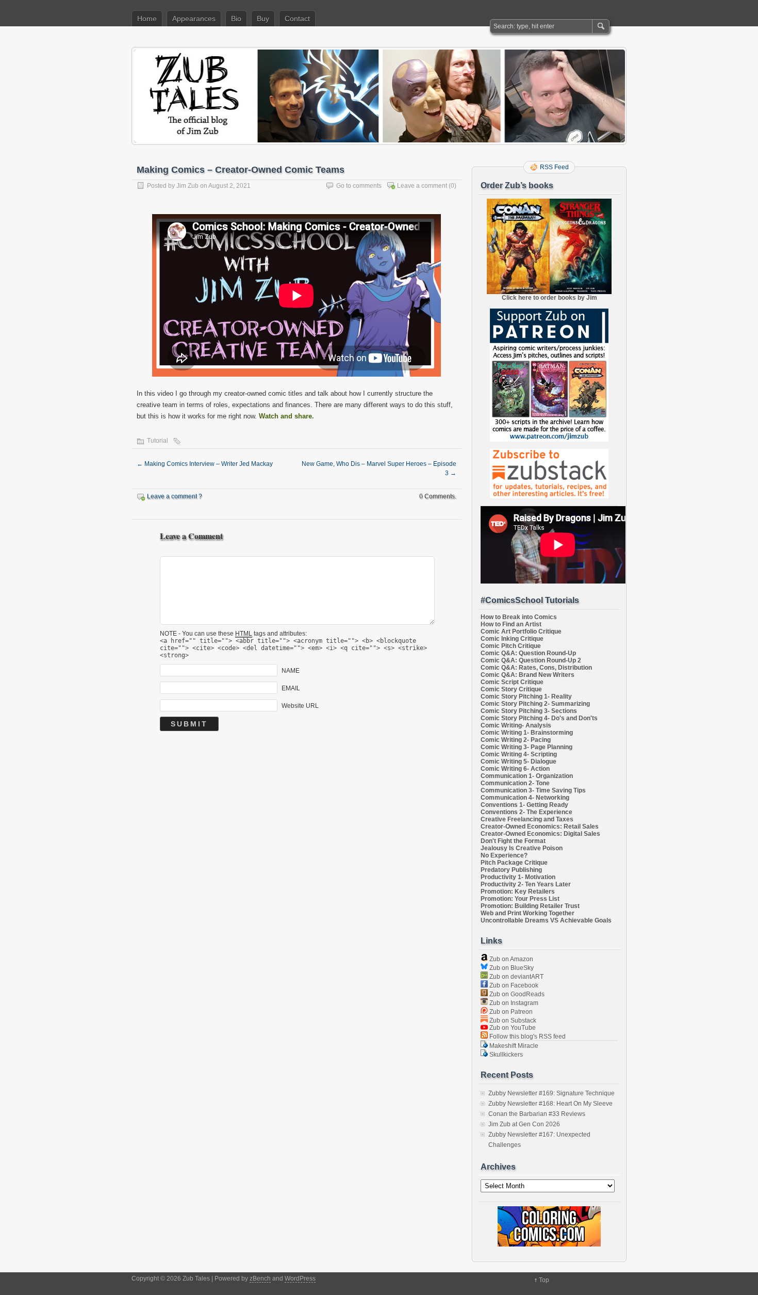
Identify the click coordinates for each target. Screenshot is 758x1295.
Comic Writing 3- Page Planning (526, 747)
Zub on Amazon (510, 959)
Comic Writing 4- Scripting (519, 754)
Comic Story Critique (511, 689)
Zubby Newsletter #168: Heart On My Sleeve (550, 1103)
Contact (297, 18)
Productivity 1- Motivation (518, 877)
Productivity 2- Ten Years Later (526, 884)
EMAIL (291, 688)
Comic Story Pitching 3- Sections (529, 711)
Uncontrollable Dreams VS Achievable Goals (546, 920)
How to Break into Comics (519, 617)
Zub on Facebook (513, 985)
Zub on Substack (512, 1020)
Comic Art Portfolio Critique (521, 631)
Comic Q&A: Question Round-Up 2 (531, 660)
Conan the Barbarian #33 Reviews (536, 1114)
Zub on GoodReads (516, 994)
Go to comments (359, 185)
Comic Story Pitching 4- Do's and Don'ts (539, 718)
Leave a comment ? (174, 496)
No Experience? (504, 855)
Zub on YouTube (512, 1027)
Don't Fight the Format (513, 841)
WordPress (300, 1278)
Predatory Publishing (511, 869)
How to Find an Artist (511, 624)
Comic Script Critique (512, 682)
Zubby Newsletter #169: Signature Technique (551, 1093)
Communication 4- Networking (525, 797)
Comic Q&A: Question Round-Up (528, 653)
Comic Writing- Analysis (516, 725)
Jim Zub (187, 185)
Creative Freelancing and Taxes (527, 819)
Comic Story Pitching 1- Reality (526, 696)
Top (544, 1280)
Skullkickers (505, 1054)
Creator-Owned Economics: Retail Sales (540, 826)
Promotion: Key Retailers (518, 891)
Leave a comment (422, 185)
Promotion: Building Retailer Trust (530, 906)
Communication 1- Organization (527, 776)
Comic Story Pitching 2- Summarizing (535, 703)
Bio (236, 18)
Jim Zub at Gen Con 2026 (524, 1124)
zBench (260, 1278)
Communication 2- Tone (515, 783)
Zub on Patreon (510, 1011)
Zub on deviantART (515, 976)
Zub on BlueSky (511, 968)
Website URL (300, 705)
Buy (263, 18)
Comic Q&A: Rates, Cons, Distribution (536, 667)
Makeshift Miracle (513, 1045)
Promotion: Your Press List (520, 898)
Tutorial (157, 440)
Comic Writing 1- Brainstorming (527, 732)
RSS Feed (554, 167)
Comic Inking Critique (512, 638)
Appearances (194, 18)
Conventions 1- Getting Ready (524, 804)
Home (147, 18)
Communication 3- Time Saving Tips (533, 790)
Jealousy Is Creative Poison (522, 848)
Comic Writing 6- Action (515, 768)
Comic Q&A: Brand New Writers (527, 674)
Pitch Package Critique (514, 862)
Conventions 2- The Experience (526, 812)
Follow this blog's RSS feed (527, 1036)
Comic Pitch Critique (511, 646)
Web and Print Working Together (527, 913)
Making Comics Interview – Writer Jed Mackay (205, 463)
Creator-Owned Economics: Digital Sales (540, 833)
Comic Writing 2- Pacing (516, 739)
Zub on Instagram (513, 1003)
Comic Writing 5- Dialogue (518, 761)
